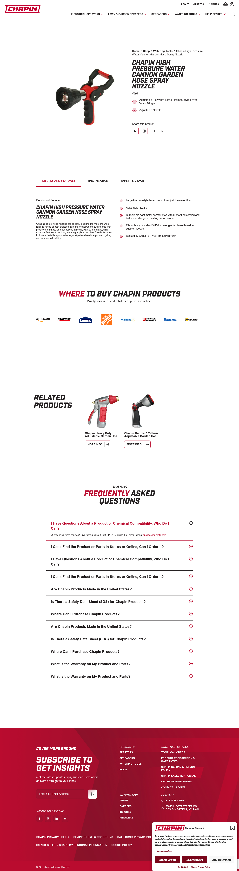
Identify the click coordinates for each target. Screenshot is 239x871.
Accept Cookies (167, 859)
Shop (146, 51)
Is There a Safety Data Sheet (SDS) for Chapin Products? (98, 602)
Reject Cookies (194, 859)
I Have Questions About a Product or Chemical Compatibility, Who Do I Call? (110, 525)
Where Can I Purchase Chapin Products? (85, 614)
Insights (213, 4)
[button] (232, 828)
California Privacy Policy (136, 837)
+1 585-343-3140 (175, 800)
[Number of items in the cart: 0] (225, 4)
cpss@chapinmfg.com (154, 535)
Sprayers (126, 752)
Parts (124, 769)
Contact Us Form (173, 787)
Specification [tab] (97, 180)
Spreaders (127, 758)
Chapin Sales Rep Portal (178, 776)
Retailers (126, 817)
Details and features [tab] (58, 180)
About (185, 4)
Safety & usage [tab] (132, 180)
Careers (198, 4)
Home (135, 51)
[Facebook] (135, 131)
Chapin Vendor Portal (176, 781)
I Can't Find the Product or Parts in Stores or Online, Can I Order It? (107, 547)
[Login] (231, 4)
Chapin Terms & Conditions (93, 837)
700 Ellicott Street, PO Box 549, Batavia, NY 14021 (182, 808)
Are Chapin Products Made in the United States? (91, 589)
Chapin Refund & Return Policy (178, 768)
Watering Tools (163, 51)
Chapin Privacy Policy (200, 867)
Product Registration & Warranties (178, 760)
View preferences (221, 859)
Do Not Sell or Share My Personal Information (71, 845)
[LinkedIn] (162, 131)
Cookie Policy (183, 867)
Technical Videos (173, 752)
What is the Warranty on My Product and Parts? (90, 664)
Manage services (164, 851)
